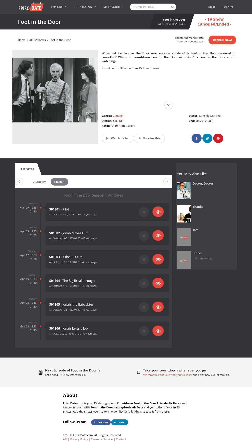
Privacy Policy (79, 439)
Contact (121, 439)
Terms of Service (102, 439)
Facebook (102, 422)
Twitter (121, 422)
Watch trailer (119, 138)
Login (211, 7)
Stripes (197, 253)
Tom (195, 230)
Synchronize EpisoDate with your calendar (167, 375)
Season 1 (59, 181)
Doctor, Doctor (203, 183)
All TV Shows (37, 40)
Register (227, 7)
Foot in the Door (60, 40)
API (65, 439)
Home (22, 40)
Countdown (39, 181)
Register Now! (222, 40)
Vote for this (151, 138)
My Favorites (112, 7)
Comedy (118, 116)
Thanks (198, 207)
